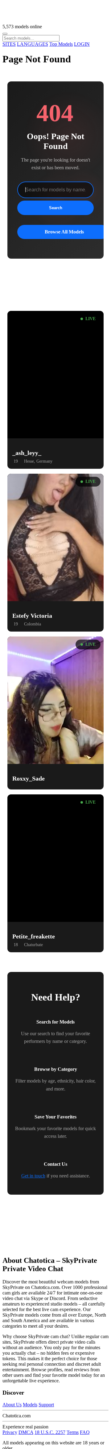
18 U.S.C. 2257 (50, 1432)
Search (55, 208)
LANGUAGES (32, 44)
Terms (73, 1432)
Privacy (9, 1432)
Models (30, 1404)
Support (46, 1404)
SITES (9, 44)
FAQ (85, 1432)
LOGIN (82, 44)
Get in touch (33, 1175)
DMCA (25, 1432)
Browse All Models (64, 231)
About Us (12, 1404)
